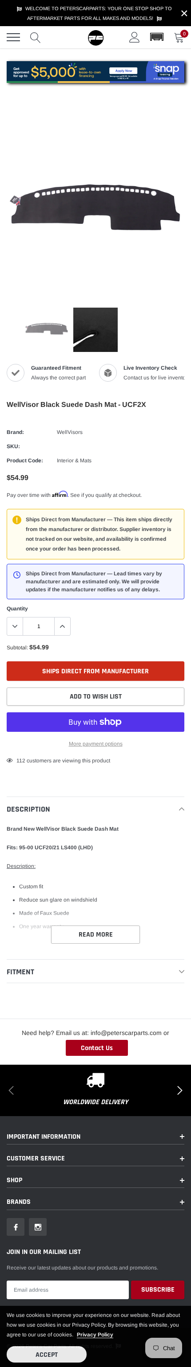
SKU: (13, 446)
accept (47, 1354)
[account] (134, 37)
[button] (156, 37)
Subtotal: (17, 647)
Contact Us (97, 1048)
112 (20, 761)
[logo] (95, 37)
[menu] (13, 37)
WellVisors (70, 432)
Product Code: (25, 460)
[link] (46, 330)
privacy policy (95, 1335)
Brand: (15, 432)
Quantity (17, 608)
